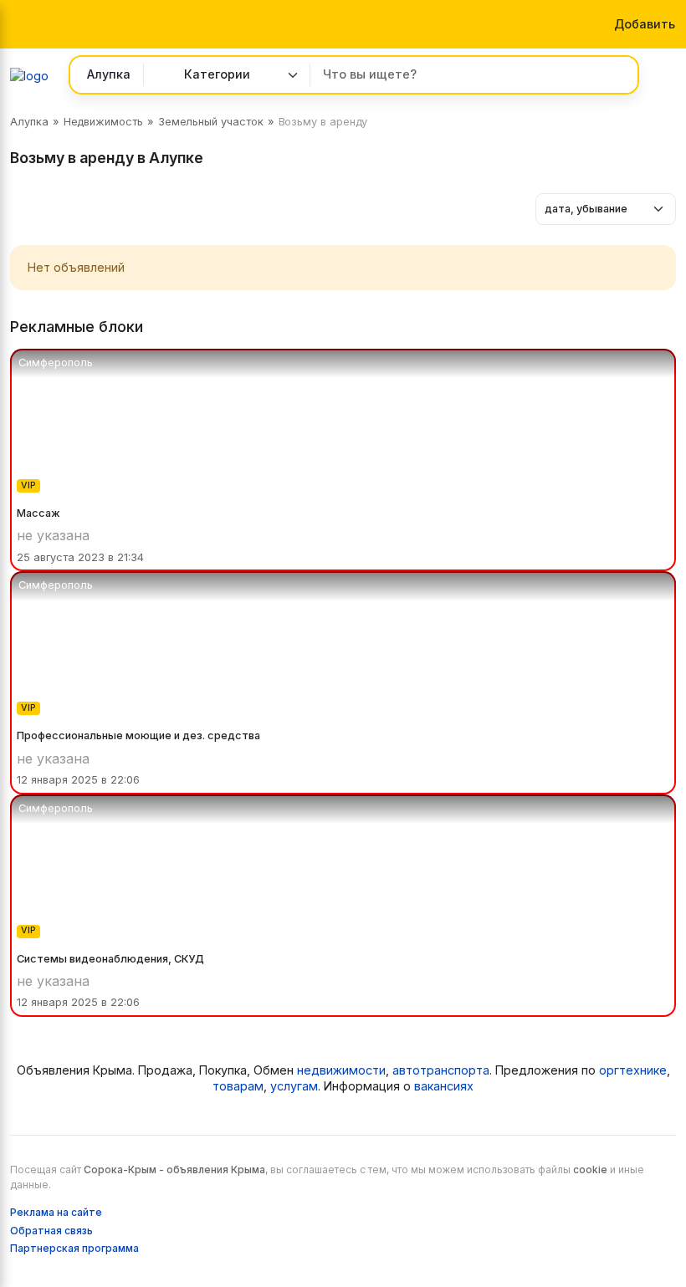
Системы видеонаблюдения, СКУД (110, 958)
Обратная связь (51, 1230)
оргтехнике (633, 1070)
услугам (294, 1086)
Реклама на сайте (56, 1212)
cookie (590, 1169)
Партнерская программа (74, 1248)
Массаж (38, 513)
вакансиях (444, 1086)
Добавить (644, 24)
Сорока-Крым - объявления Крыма (174, 1169)
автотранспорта (440, 1070)
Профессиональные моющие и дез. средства (138, 735)
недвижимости (341, 1070)
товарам (238, 1086)
